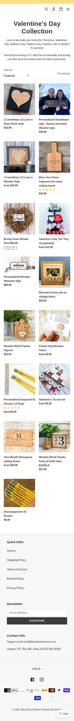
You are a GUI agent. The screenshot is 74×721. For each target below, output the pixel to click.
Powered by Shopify (52, 709)
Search (11, 550)
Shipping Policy (16, 560)
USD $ (36, 668)
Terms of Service (17, 569)
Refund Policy (15, 578)
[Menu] (68, 9)
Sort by (8, 70)
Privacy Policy (15, 588)
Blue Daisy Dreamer (31, 709)
